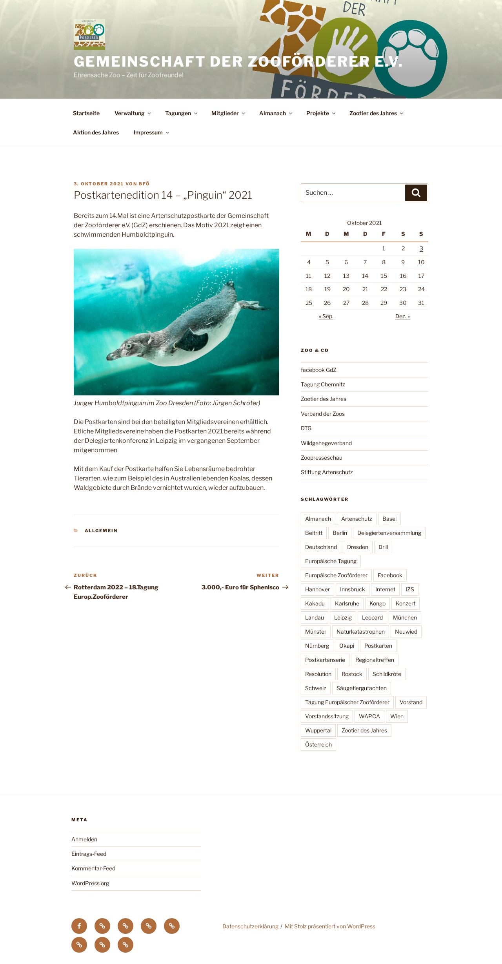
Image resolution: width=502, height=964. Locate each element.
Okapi (346, 645)
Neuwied (406, 631)
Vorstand (411, 702)
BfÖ (144, 184)
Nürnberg (317, 645)
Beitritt (313, 532)
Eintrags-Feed (88, 853)
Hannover (317, 589)
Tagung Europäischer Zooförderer (347, 702)
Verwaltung (130, 113)
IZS (410, 589)
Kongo (377, 603)
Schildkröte (387, 673)
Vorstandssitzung (327, 716)
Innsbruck (352, 589)
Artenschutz (356, 518)
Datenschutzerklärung (250, 926)
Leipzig (343, 617)
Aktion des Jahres (96, 132)
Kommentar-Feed (93, 868)
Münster (315, 631)
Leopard (372, 617)
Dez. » (402, 316)
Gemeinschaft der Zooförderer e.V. (239, 61)
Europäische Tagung (330, 561)
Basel (389, 518)
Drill (383, 547)
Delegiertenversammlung (389, 532)
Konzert (405, 603)
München (405, 617)
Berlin (340, 532)
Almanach (272, 113)
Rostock (352, 673)
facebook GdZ (318, 369)
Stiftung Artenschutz (327, 472)
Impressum (148, 132)
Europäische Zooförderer (336, 575)
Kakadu (315, 603)
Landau (314, 617)
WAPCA (369, 716)
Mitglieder (225, 113)
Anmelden (84, 839)
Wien (397, 716)
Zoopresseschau (321, 457)
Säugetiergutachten (361, 688)
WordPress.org (90, 883)
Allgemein (101, 530)
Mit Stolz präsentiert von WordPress (330, 926)
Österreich (318, 744)
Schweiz (315, 688)
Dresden (357, 547)
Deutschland (321, 547)
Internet (385, 589)
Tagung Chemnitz (323, 384)
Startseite (86, 113)
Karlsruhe (347, 603)
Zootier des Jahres (373, 113)
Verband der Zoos (323, 413)
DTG (306, 428)
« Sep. (326, 316)
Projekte (317, 113)
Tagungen (178, 113)
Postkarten (378, 645)
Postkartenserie (325, 659)
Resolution (318, 673)
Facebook (390, 575)
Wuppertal (318, 730)
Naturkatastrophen (360, 631)
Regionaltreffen (374, 659)
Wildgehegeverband (326, 443)
